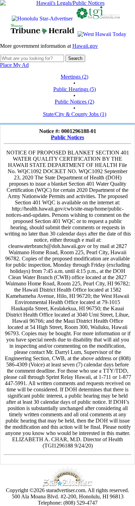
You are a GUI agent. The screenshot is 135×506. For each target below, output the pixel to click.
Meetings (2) (74, 77)
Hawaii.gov (85, 46)
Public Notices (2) (74, 102)
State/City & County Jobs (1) (74, 114)
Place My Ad (14, 65)
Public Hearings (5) (74, 89)
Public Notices (67, 137)
